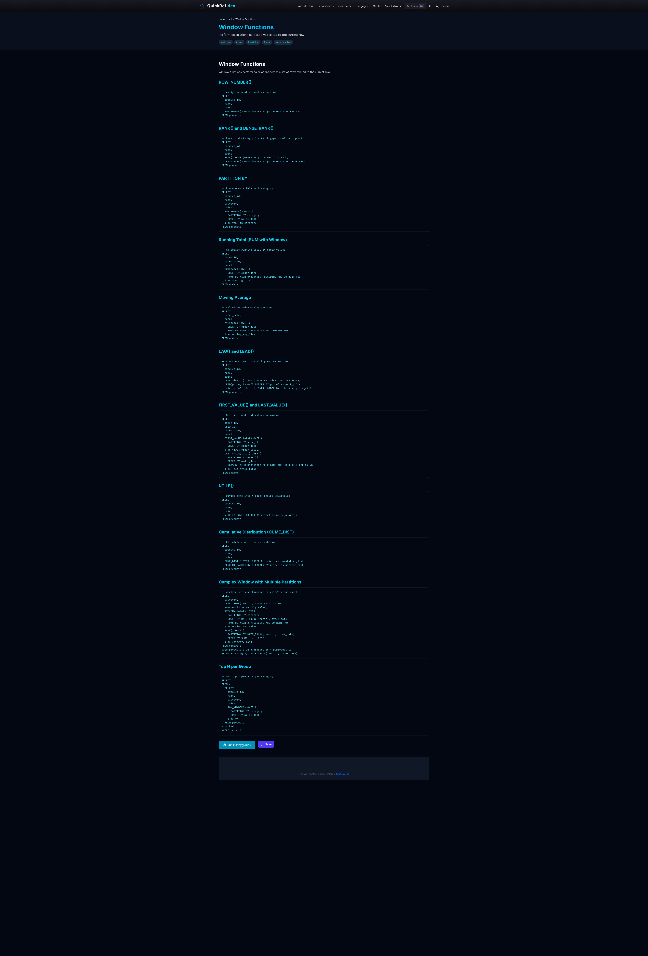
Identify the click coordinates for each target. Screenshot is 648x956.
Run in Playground (239, 745)
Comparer (344, 6)
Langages (362, 6)
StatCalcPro (342, 773)
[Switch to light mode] (430, 6)
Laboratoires (325, 6)
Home (222, 19)
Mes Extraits (393, 6)
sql (230, 19)
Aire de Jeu (305, 6)
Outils (376, 6)
